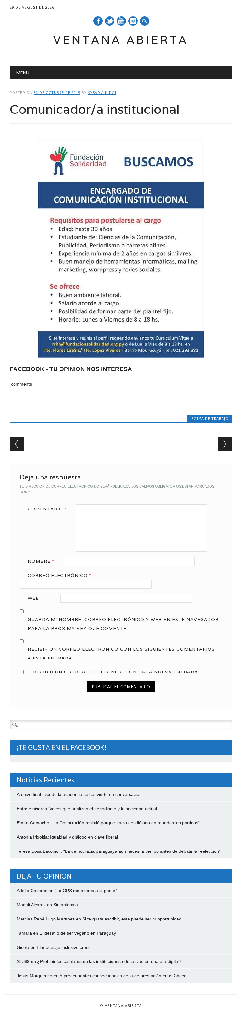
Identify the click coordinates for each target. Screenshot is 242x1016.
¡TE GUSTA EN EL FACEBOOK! (61, 747)
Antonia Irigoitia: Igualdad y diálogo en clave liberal (67, 836)
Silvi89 (23, 961)
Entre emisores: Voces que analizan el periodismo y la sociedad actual (87, 808)
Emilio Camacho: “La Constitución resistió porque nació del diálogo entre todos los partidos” (108, 822)
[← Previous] (17, 444)
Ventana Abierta (120, 39)
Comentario (47, 509)
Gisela (23, 947)
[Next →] (225, 444)
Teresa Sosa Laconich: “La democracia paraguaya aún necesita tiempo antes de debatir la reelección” (119, 851)
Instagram (133, 21)
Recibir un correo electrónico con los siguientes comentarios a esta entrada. (121, 653)
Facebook (98, 21)
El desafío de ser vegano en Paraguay (77, 933)
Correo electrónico (59, 575)
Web (33, 598)
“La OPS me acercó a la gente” (86, 890)
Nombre (41, 561)
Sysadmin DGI (102, 92)
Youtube (121, 21)
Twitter (109, 21)
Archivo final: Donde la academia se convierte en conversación (79, 794)
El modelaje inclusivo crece (64, 947)
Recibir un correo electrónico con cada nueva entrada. (116, 672)
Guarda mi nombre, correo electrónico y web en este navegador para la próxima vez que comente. (123, 624)
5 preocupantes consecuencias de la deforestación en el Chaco (123, 975)
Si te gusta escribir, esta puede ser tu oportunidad (132, 918)
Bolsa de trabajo (209, 418)
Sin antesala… (67, 904)
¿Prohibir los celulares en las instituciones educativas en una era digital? (109, 961)
